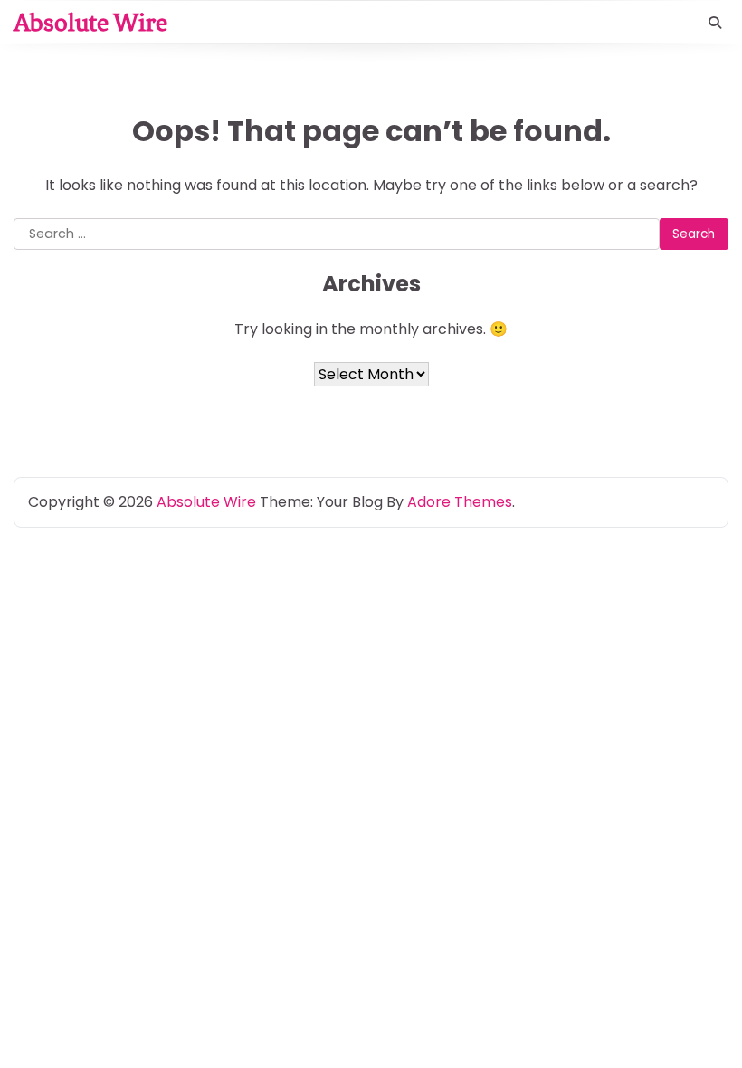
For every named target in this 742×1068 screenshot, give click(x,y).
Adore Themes (459, 501)
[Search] (714, 22)
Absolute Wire (90, 22)
